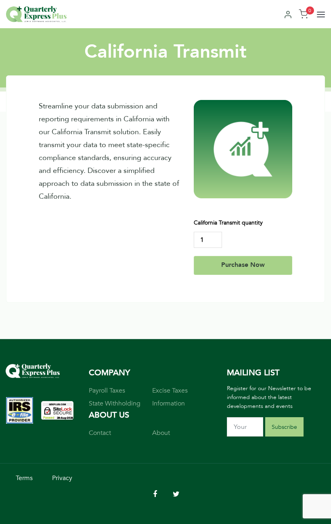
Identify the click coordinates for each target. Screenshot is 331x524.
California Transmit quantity (228, 223)
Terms (24, 478)
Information (168, 403)
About (161, 432)
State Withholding (114, 403)
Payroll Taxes (107, 390)
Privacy (62, 478)
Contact (100, 432)
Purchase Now (243, 264)
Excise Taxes (170, 390)
